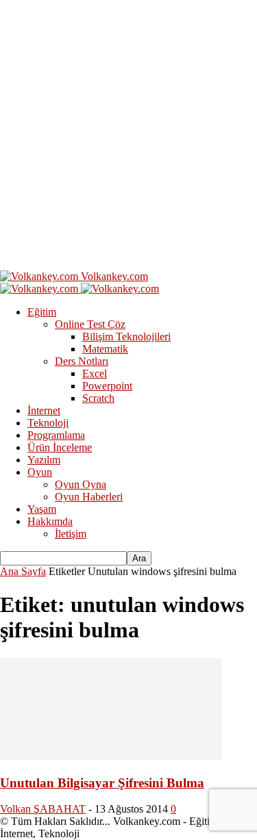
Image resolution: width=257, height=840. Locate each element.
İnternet (43, 410)
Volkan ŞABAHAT (43, 809)
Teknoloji (48, 423)
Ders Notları (81, 361)
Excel (94, 373)
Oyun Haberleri (89, 496)
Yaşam (41, 509)
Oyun (39, 472)
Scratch (98, 398)
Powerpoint (107, 386)
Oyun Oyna (80, 484)
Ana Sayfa (23, 571)
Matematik (105, 349)
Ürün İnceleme (59, 447)
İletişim (70, 533)
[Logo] (40, 288)
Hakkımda (50, 521)
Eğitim (41, 312)
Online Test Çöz (90, 324)
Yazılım (43, 460)
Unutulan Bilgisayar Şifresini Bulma (102, 783)
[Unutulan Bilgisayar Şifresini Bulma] (111, 756)
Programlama (56, 435)
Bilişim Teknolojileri (126, 336)
